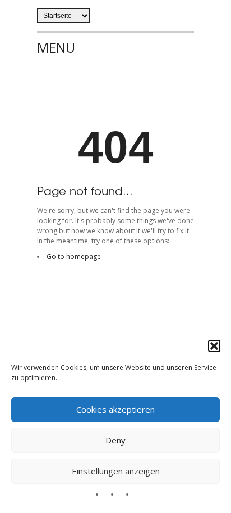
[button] (214, 346)
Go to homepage (74, 256)
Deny (115, 440)
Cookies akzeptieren (115, 409)
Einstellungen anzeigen (116, 471)
